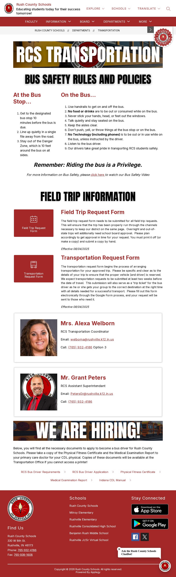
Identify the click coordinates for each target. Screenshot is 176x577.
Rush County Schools (50, 30)
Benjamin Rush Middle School (88, 533)
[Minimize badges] (150, 29)
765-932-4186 (27, 550)
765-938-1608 (23, 554)
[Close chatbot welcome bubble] (119, 549)
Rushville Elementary (83, 519)
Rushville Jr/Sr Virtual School (88, 540)
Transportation (109, 30)
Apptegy (95, 572)
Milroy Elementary (81, 512)
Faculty (31, 21)
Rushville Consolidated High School (92, 526)
